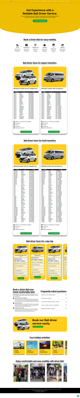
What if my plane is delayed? (46, 298)
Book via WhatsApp (40, 21)
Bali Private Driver (40, 389)
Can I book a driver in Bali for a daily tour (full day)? (50, 301)
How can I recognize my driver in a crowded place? (50, 305)
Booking (21, 278)
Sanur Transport (58, 389)
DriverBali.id (38, 390)
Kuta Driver (52, 389)
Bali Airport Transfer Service (31, 389)
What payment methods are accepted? (48, 308)
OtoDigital (42, 391)
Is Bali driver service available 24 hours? (48, 294)
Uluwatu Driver (47, 389)
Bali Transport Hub (22, 389)
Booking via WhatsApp (38, 326)
